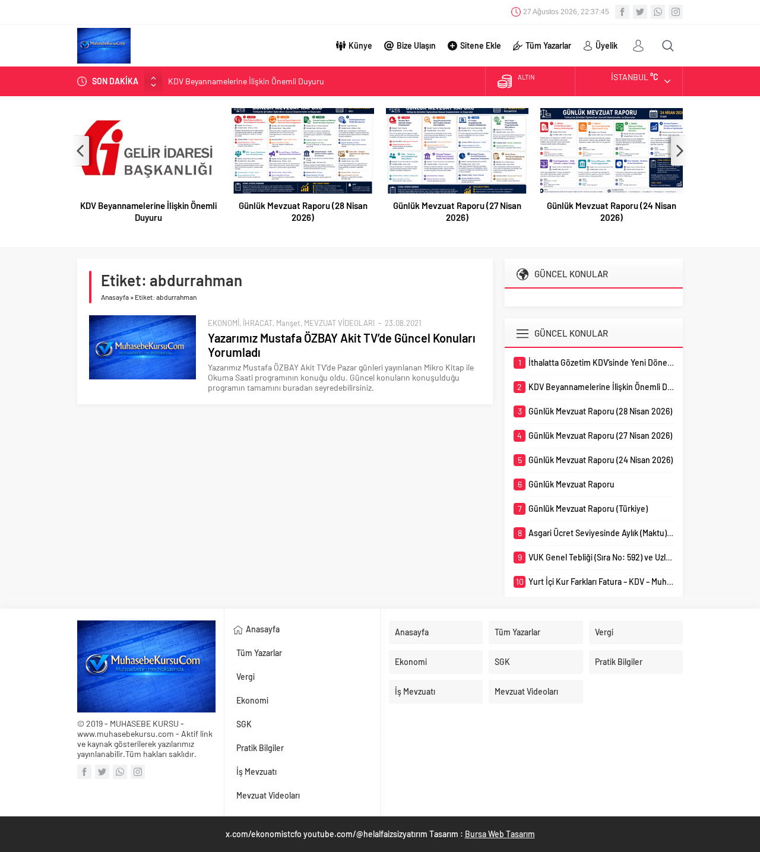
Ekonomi (252, 700)
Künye (360, 45)
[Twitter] (640, 12)
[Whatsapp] (658, 12)
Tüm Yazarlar (548, 45)
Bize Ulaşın (416, 45)
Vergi (245, 677)
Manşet (288, 323)
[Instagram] (676, 12)
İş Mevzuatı (256, 772)
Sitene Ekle (480, 45)
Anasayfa (115, 297)
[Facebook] (622, 12)
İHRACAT (258, 323)
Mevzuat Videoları (268, 795)
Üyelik (607, 45)
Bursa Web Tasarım (500, 834)
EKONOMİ (223, 323)
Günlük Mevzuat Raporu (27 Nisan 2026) (457, 211)
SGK (244, 724)
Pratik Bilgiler (260, 748)
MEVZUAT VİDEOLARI (339, 323)
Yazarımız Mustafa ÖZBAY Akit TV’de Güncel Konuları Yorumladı (342, 345)
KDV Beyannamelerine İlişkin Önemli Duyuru (246, 81)
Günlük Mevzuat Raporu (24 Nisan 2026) (611, 211)
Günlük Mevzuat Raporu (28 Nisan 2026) (303, 211)
